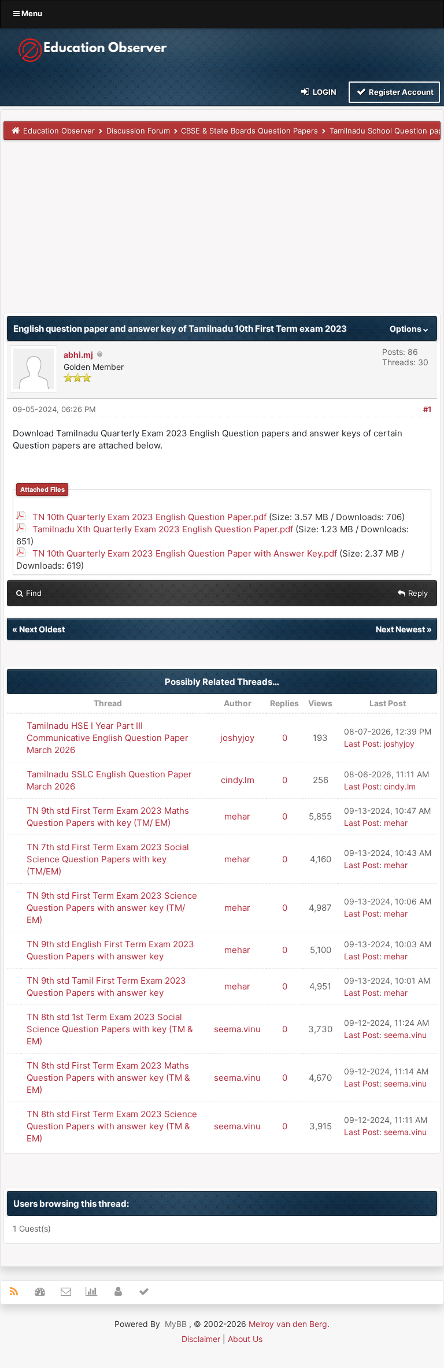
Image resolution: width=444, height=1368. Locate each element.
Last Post (361, 743)
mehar (237, 816)
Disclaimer (201, 1339)
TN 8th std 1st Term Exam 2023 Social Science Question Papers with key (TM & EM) (110, 1029)
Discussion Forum (138, 130)
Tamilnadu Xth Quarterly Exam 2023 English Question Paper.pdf (162, 529)
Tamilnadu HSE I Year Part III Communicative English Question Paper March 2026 (107, 737)
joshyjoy (237, 737)
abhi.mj (78, 354)
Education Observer (59, 130)
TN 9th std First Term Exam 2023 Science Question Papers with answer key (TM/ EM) (112, 907)
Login (323, 92)
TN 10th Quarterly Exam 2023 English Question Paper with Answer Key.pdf (184, 553)
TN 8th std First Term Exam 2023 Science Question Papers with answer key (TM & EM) (112, 1126)
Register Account (400, 92)
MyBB (176, 1324)
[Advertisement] (222, 232)
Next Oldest (42, 629)
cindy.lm (237, 779)
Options (406, 328)
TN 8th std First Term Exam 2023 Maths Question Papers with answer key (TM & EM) (108, 1077)
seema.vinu (237, 1029)
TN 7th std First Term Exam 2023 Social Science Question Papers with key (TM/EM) (108, 859)
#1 (427, 409)
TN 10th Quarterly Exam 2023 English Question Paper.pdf (149, 516)
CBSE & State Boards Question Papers (249, 130)
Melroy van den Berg (288, 1324)
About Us (245, 1339)
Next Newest (400, 629)
